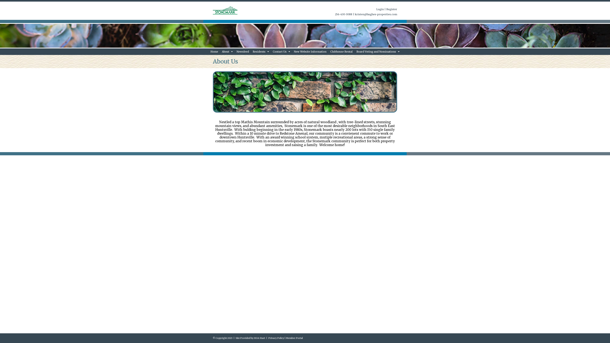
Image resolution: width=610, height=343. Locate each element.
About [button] (226, 51)
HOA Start (259, 338)
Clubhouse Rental (341, 51)
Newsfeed (243, 51)
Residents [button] (259, 51)
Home (214, 51)
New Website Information (310, 51)
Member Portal (294, 338)
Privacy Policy (276, 338)
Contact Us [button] (280, 51)
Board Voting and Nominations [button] (376, 51)
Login (380, 9)
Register (391, 9)
